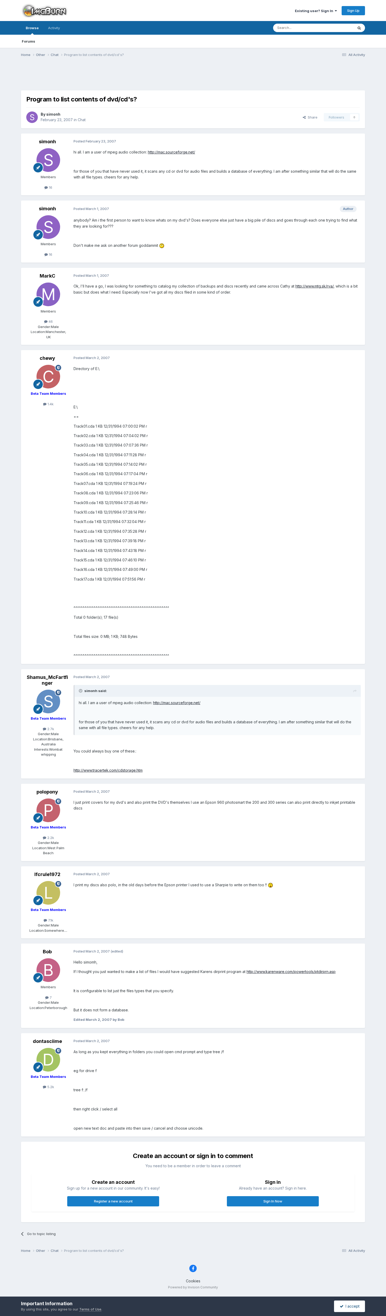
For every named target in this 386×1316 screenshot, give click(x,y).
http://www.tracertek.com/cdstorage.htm (108, 770)
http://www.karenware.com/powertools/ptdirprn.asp (291, 971)
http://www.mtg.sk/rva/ (314, 286)
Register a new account (113, 1201)
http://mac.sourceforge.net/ (171, 152)
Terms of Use (90, 1309)
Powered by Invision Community (193, 1287)
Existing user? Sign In (315, 11)
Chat (82, 119)
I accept (351, 1306)
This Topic (338, 28)
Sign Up (353, 10)
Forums (28, 41)
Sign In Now (272, 1201)
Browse (32, 28)
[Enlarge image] (161, 245)
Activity (54, 28)
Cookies (193, 1281)
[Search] (359, 28)
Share (311, 117)
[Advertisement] (193, 77)
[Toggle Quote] (81, 691)
